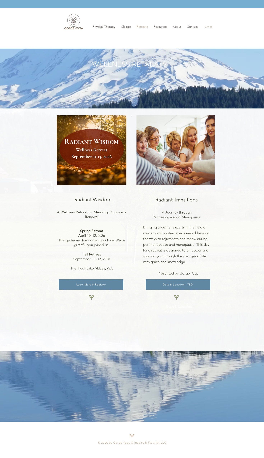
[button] (209, 26)
